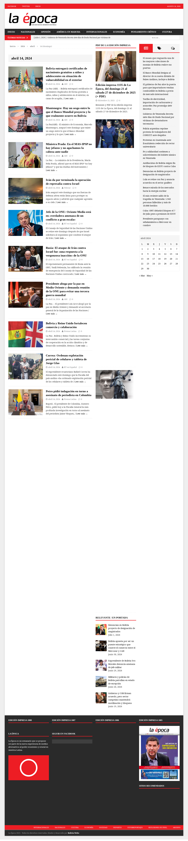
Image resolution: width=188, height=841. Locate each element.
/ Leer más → (69, 98)
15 (142, 258)
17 (153, 258)
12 (165, 253)
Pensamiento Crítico (143, 31)
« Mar (142, 275)
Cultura (167, 31)
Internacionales (96, 31)
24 (153, 263)
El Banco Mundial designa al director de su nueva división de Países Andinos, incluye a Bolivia (158, 76)
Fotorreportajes (135, 827)
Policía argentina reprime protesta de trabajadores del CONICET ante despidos (157, 132)
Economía (119, 31)
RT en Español (70, 223)
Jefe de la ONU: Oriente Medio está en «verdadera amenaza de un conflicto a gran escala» (68, 215)
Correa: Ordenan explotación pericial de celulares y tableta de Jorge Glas (66, 359)
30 (148, 268)
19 (165, 258)
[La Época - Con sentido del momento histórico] (33, 19)
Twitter (26, 6)
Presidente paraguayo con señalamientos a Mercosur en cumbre (157, 222)
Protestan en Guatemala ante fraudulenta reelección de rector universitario (159, 143)
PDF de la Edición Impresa (113, 45)
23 (148, 263)
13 (171, 253)
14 (177, 253)
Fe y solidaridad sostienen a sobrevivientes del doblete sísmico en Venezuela (159, 155)
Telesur (67, 187)
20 (171, 258)
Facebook (12, 6)
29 (142, 268)
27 (171, 263)
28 (177, 263)
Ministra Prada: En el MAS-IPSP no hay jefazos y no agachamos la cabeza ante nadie (69, 147)
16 (148, 258)
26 (165, 263)
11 (159, 253)
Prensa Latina (70, 331)
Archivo (176, 827)
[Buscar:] (165, 38)
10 (153, 253)
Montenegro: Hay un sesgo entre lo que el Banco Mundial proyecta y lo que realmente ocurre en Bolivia (68, 111)
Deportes (117, 827)
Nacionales (28, 31)
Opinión (46, 31)
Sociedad (103, 827)
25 (159, 263)
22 (142, 263)
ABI (65, 84)
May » (150, 275)
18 (159, 258)
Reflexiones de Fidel (157, 827)
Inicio (38, 6)
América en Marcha (68, 31)
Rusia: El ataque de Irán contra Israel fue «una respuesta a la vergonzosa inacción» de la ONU (66, 251)
